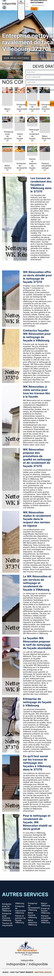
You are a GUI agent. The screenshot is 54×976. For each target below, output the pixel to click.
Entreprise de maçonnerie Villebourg (20, 909)
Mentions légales (43, 972)
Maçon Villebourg (45, 904)
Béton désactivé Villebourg (32, 922)
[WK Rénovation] (27, 948)
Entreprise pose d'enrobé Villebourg (6, 916)
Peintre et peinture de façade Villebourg (20, 919)
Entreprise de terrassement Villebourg (33, 906)
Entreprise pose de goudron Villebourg (6, 907)
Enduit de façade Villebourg (45, 910)
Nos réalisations (16, 58)
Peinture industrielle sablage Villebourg (46, 919)
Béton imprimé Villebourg (32, 915)
